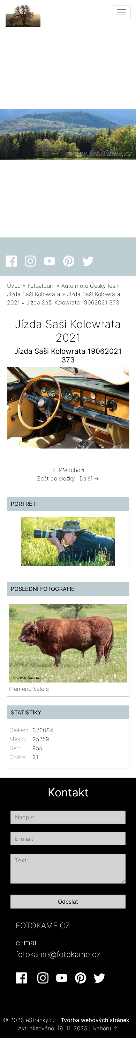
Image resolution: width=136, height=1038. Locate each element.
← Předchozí (68, 470)
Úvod (14, 285)
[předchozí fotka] (18, 409)
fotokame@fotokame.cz (58, 954)
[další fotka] (118, 409)
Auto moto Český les (88, 285)
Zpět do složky (56, 478)
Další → (89, 478)
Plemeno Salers (29, 688)
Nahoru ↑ (105, 1028)
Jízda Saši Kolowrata (33, 294)
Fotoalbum (41, 285)
